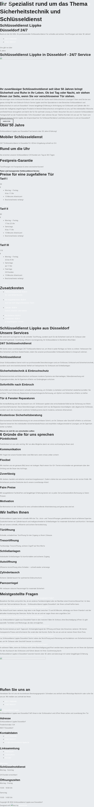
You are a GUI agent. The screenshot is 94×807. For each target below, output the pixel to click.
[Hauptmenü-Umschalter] (89, 4)
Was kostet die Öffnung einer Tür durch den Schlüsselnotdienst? (24, 626)
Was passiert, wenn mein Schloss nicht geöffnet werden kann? (24, 644)
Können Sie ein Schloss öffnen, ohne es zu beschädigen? (21, 617)
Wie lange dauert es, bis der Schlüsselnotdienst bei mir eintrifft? (24, 607)
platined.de (23, 805)
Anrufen (5, 205)
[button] (47, 598)
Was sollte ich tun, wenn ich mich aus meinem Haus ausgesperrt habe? (27, 598)
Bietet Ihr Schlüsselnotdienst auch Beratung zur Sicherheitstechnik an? (27, 635)
